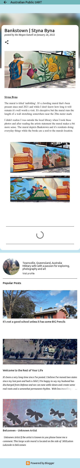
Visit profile (29, 273)
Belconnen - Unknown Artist (20, 430)
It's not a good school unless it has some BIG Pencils (34, 321)
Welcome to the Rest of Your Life (23, 370)
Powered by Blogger (42, 463)
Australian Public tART (26, 2)
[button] (6, 42)
